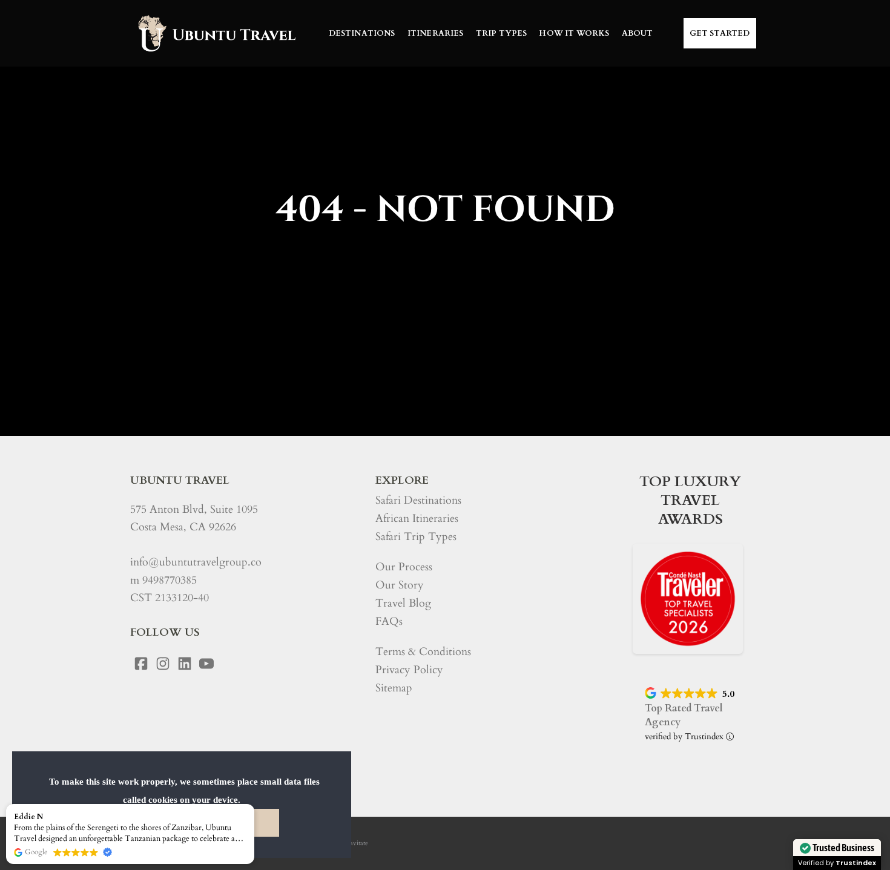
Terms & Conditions (423, 651)
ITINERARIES (435, 33)
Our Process (403, 567)
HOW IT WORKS (574, 33)
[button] (253, 804)
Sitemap (393, 688)
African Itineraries (416, 518)
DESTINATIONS (362, 33)
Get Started (720, 33)
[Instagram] (163, 663)
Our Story (399, 585)
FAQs (389, 621)
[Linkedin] (185, 663)
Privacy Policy (409, 669)
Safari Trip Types (416, 536)
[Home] (216, 33)
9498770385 (169, 580)
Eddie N (28, 817)
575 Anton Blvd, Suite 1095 (194, 509)
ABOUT (637, 33)
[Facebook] (141, 663)
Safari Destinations (418, 500)
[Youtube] (206, 663)
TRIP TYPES (501, 33)
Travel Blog (403, 603)
